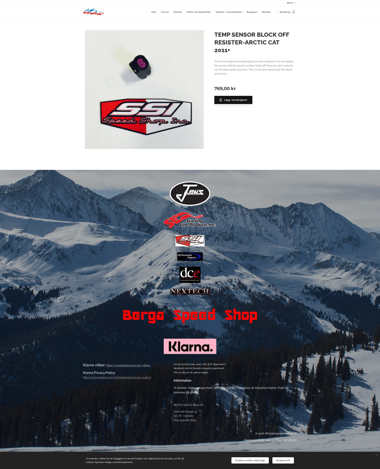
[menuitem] (155, 12)
